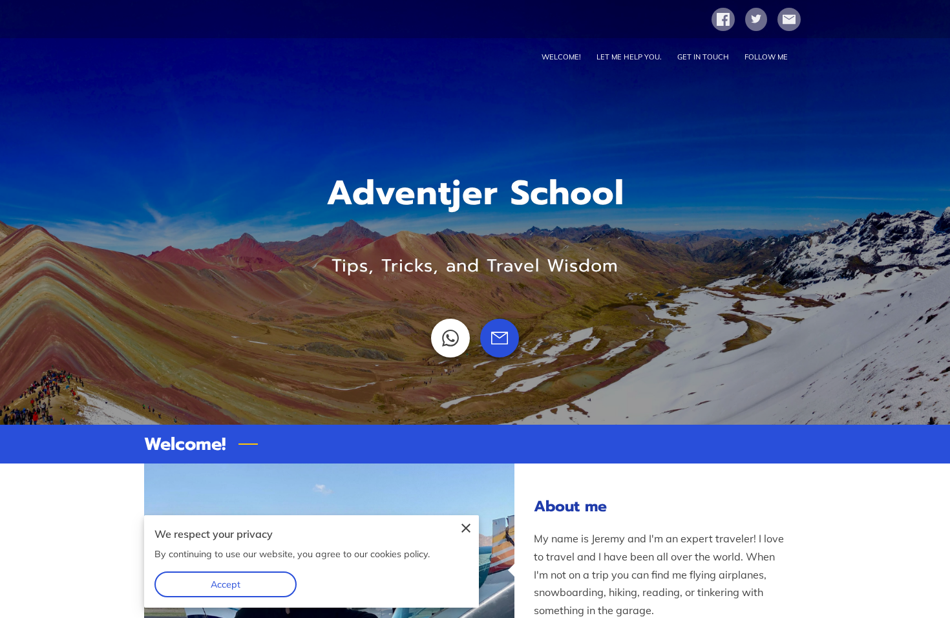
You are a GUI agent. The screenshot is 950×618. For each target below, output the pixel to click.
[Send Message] (499, 338)
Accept (226, 584)
